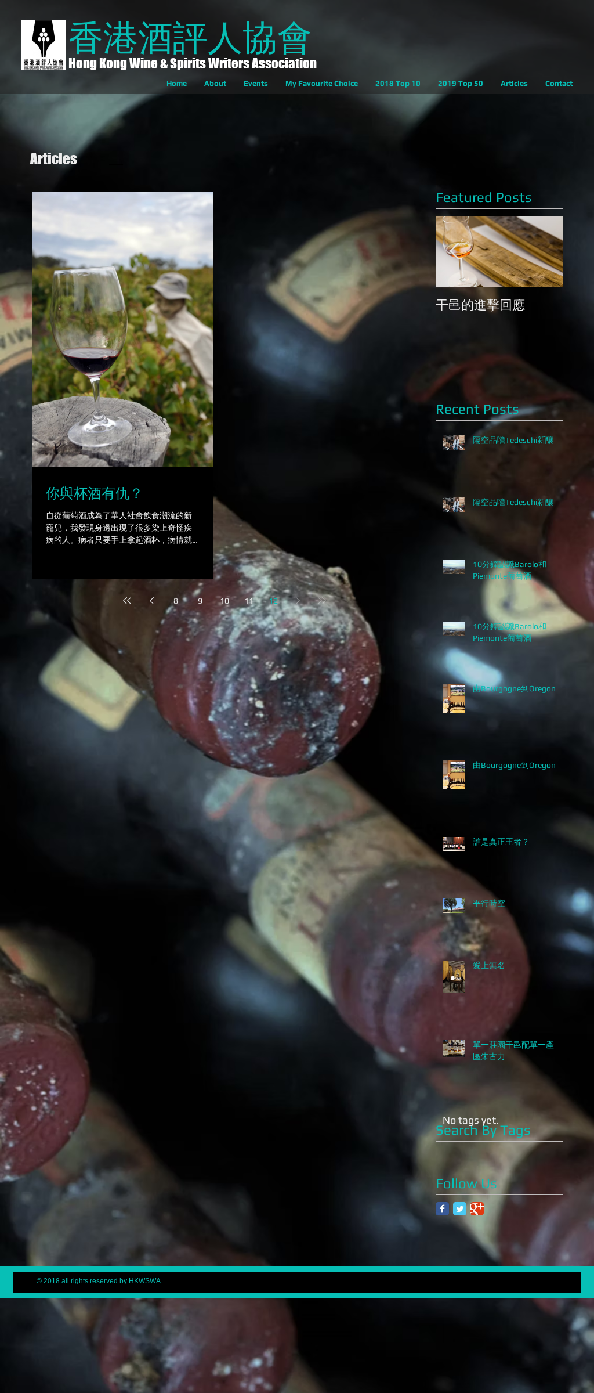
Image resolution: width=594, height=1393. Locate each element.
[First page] (127, 600)
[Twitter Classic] (459, 1208)
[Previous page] (151, 600)
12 (273, 600)
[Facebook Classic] (442, 1208)
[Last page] (322, 600)
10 (224, 600)
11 (248, 600)
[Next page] (297, 600)
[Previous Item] (454, 252)
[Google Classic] (477, 1208)
